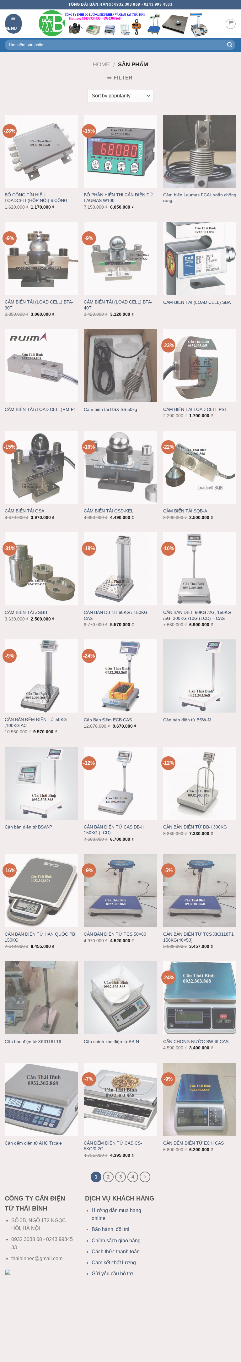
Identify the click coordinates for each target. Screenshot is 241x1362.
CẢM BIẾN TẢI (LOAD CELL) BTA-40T (118, 304)
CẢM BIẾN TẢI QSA (24, 510)
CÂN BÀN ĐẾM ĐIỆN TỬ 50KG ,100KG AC (36, 722)
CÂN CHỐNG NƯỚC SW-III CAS (195, 1041)
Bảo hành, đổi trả (111, 1229)
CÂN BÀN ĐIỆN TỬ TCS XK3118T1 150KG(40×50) (198, 937)
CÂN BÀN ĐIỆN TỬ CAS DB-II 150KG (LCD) (114, 829)
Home (101, 64)
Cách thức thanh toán (116, 1251)
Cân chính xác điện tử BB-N (111, 1041)
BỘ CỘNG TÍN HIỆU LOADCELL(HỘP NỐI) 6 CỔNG (36, 197)
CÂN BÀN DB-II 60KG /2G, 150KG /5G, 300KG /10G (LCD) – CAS (197, 615)
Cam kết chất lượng (114, 1262)
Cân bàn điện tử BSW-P (28, 826)
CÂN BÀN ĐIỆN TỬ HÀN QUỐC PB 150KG (40, 937)
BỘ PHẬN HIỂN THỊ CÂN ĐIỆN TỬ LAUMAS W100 (118, 197)
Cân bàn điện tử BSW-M (187, 719)
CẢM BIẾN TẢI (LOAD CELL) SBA (197, 302)
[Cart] (231, 24)
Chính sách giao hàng (116, 1240)
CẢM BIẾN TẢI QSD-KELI (109, 510)
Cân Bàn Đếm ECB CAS (108, 719)
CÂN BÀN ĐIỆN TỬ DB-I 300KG (195, 826)
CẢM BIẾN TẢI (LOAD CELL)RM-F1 (40, 409)
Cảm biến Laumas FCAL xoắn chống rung (199, 197)
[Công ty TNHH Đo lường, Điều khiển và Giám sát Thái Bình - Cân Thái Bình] (124, 23)
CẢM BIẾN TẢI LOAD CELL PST (195, 409)
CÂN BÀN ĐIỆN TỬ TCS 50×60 (115, 934)
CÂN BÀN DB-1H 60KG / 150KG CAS (115, 615)
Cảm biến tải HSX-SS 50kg (110, 409)
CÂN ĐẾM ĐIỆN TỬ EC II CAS (193, 1143)
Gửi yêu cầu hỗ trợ (112, 1273)
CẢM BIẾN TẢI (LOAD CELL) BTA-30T (39, 304)
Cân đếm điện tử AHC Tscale (33, 1143)
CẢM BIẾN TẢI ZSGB (26, 612)
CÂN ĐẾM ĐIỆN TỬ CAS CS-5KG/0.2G (113, 1145)
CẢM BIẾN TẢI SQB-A (185, 510)
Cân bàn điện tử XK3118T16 (33, 1041)
